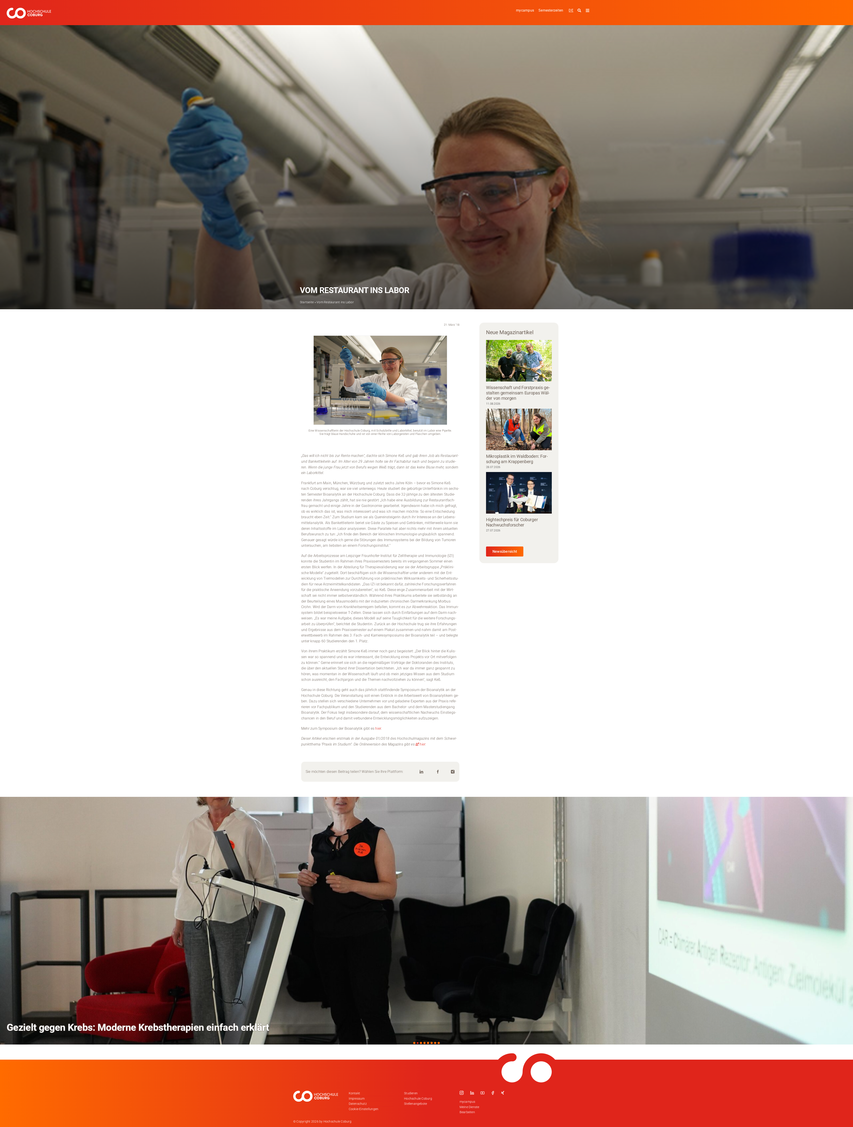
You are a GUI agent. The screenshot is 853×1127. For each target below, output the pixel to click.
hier (378, 728)
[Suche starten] (579, 10)
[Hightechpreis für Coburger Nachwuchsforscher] (519, 492)
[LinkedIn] (421, 772)
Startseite (307, 302)
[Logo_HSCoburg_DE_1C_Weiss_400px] (29, 9)
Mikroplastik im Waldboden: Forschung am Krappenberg (517, 459)
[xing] (502, 1093)
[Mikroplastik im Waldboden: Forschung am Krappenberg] (519, 429)
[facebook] (493, 1093)
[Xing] (453, 772)
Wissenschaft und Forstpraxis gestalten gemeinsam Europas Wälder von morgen (518, 393)
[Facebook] (438, 772)
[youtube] (482, 1093)
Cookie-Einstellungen (364, 1109)
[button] (414, 1043)
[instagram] (462, 1093)
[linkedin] (472, 1093)
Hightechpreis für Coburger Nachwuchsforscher (512, 522)
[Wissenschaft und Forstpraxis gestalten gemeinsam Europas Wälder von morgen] (519, 360)
